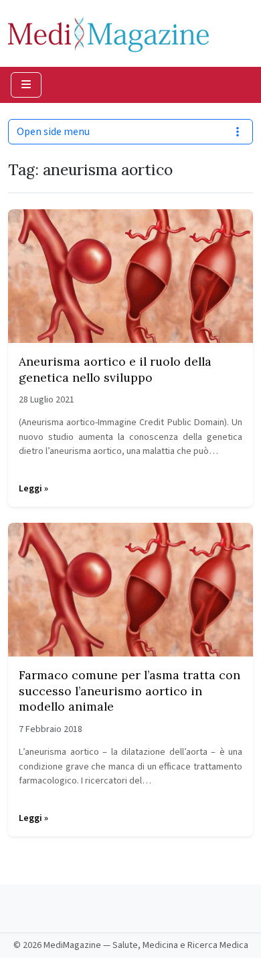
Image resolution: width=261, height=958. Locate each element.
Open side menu (53, 131)
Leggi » (33, 488)
